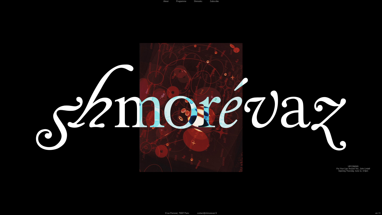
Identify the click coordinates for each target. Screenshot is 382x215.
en (376, 213)
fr (380, 213)
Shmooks (198, 1)
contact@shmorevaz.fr (207, 213)
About (165, 1)
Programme (181, 1)
